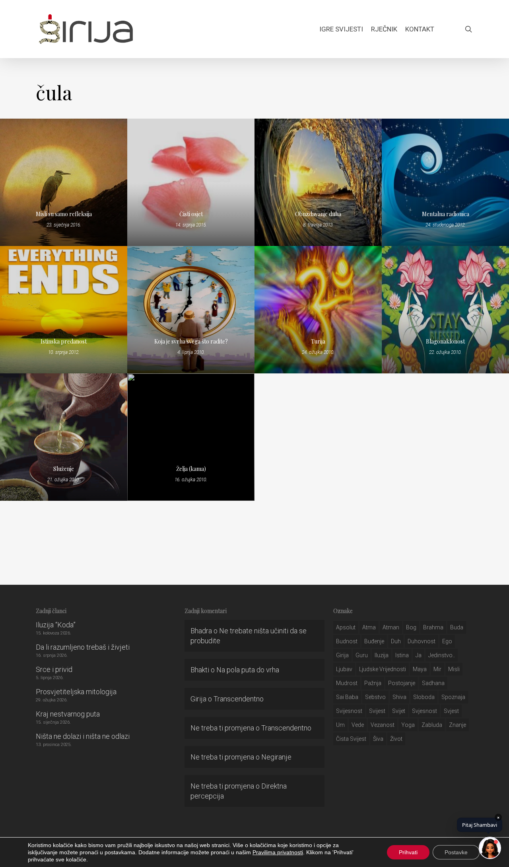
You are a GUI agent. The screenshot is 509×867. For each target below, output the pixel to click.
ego (447, 641)
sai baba (347, 697)
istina (402, 655)
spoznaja (453, 697)
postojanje (401, 683)
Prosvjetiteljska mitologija (76, 691)
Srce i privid (54, 669)
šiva (378, 739)
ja (419, 655)
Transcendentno (239, 699)
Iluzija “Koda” (56, 625)
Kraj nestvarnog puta (68, 714)
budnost (346, 641)
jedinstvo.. (441, 655)
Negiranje (276, 757)
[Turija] (318, 309)
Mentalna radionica (445, 214)
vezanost (382, 725)
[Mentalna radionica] (445, 182)
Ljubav (344, 669)
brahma (433, 627)
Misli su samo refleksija (64, 214)
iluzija (382, 655)
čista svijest (351, 739)
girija (342, 655)
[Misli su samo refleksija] (63, 182)
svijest (377, 711)
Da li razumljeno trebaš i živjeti (83, 647)
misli (454, 669)
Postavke (456, 852)
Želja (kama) (191, 469)
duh (396, 641)
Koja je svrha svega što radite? (191, 341)
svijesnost (349, 711)
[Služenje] (63, 437)
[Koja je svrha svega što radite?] (190, 309)
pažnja (372, 683)
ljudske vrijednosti (382, 669)
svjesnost (424, 711)
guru (362, 655)
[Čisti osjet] (190, 182)
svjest (451, 711)
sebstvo (375, 697)
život (396, 739)
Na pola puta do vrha (247, 670)
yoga (408, 725)
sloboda (424, 697)
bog (411, 627)
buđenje (374, 641)
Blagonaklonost (445, 341)
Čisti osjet (191, 214)
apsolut (346, 627)
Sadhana (433, 683)
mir (437, 669)
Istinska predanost (64, 341)
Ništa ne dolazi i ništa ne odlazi (83, 736)
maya (420, 669)
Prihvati (408, 852)
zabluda (432, 725)
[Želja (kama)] (190, 437)
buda (456, 627)
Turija (318, 341)
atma (369, 627)
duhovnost (421, 641)
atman (391, 627)
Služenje (63, 469)
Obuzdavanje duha (318, 214)
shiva (399, 697)
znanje (457, 725)
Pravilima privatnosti (278, 852)
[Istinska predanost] (63, 309)
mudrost (346, 683)
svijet (398, 711)
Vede (358, 725)
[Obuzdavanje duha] (318, 182)
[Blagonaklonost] (445, 309)
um (340, 725)
